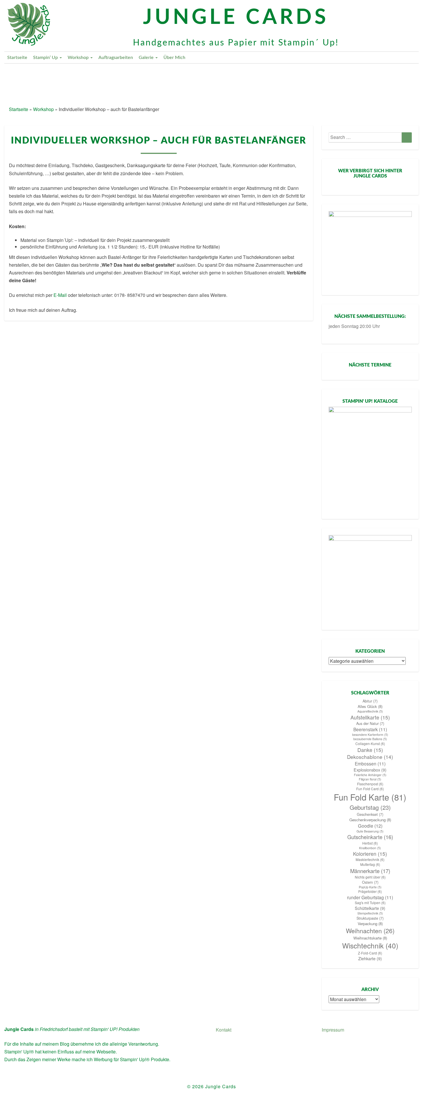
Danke (370, 749)
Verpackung (370, 923)
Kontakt (223, 1029)
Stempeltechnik (370, 913)
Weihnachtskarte (370, 938)
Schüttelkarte (370, 908)
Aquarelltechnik (370, 711)
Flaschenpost (370, 784)
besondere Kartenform (370, 734)
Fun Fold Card (370, 788)
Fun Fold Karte (370, 797)
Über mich (174, 57)
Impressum (333, 1029)
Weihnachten (370, 930)
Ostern (370, 882)
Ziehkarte (370, 958)
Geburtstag (370, 807)
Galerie (147, 57)
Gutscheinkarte (370, 837)
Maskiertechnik (370, 859)
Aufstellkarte (370, 717)
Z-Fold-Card (370, 953)
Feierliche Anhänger (370, 775)
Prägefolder (370, 891)
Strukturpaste (370, 918)
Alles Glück (370, 706)
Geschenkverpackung (370, 819)
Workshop (79, 57)
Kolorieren (370, 853)
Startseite (17, 57)
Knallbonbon (370, 848)
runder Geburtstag (370, 897)
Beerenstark (370, 729)
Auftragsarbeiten (115, 57)
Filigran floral (370, 779)
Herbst (370, 843)
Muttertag (370, 864)
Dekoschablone (370, 756)
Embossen (370, 763)
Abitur (370, 701)
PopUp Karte (370, 887)
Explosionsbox (370, 770)
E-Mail (60, 295)
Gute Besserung (370, 831)
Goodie (370, 825)
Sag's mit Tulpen (370, 902)
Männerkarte (370, 870)
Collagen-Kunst (370, 743)
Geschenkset (370, 814)
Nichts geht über (370, 877)
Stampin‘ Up (46, 57)
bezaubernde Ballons (370, 739)
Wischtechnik (370, 945)
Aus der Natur (370, 723)
